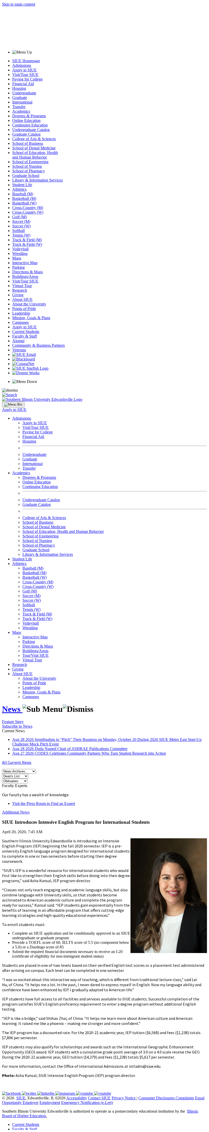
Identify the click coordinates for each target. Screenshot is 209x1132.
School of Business (27, 143)
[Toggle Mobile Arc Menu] (13, 404)
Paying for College (27, 79)
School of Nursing (27, 166)
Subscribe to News (17, 726)
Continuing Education (30, 125)
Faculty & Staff (24, 336)
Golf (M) (19, 217)
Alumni (18, 341)
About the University (29, 304)
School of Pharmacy (28, 171)
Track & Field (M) (27, 240)
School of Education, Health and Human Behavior (35, 154)
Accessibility (76, 1098)
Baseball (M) (22, 194)
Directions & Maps (27, 272)
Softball (18, 230)
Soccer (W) (21, 226)
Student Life (22, 185)
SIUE (20, 1098)
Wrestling (20, 253)
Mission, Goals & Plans (31, 318)
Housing (19, 88)
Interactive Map (24, 263)
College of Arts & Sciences (34, 139)
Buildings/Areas (25, 276)
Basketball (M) (24, 198)
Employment (50, 1102)
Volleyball (20, 249)
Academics (21, 111)
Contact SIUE (99, 1098)
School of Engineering (30, 162)
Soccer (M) (21, 221)
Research (19, 290)
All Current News (16, 762)
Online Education (26, 120)
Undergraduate (24, 93)
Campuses (20, 322)
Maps (16, 258)
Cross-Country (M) (27, 207)
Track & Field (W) (27, 244)
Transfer (18, 107)
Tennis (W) (21, 235)
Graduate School (25, 175)
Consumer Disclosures (156, 1098)
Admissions (21, 65)
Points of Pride (24, 308)
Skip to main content (18, 4)
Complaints (185, 1098)
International (22, 102)
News (12, 709)
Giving (17, 295)
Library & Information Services (37, 180)
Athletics (19, 189)
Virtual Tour (22, 286)
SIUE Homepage (26, 61)
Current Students (25, 331)
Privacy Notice (124, 1098)
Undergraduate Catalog (31, 129)
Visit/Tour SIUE (25, 74)
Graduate (19, 97)
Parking (18, 267)
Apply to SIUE (24, 70)
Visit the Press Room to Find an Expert (43, 803)
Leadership (21, 313)
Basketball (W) (24, 203)
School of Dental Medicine (34, 148)
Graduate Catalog (26, 134)
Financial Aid (23, 84)
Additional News (16, 812)
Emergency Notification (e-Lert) (87, 1102)
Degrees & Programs (29, 116)
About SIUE (22, 299)
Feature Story (13, 721)
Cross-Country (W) (27, 212)
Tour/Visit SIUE (35, 655)
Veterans (19, 350)
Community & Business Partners (38, 345)
